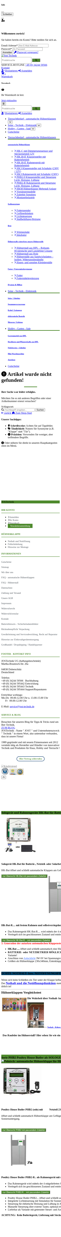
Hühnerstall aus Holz (27, 253)
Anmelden (7, 52)
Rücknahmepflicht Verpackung (15, 629)
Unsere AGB (7, 598)
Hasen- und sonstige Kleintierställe (34, 262)
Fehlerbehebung (15, 544)
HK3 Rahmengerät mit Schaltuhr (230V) (37, 174)
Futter (19, 275)
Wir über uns (7, 572)
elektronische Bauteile (16, 316)
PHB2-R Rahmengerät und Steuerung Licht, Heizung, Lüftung (35, 184)
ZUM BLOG (8, 727)
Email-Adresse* (9, 45)
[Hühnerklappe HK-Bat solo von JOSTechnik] (19, 852)
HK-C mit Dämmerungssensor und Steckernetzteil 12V (33, 152)
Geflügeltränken (24, 213)
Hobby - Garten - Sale (19, 128)
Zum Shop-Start (23, 413)
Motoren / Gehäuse (15, 322)
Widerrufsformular (10, 613)
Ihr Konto (13, 520)
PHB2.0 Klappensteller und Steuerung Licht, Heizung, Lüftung (35, 178)
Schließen (7, 14)
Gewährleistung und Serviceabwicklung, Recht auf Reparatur (29, 634)
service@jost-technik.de (22, 706)
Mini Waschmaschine (16, 354)
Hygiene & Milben (15, 285)
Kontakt (5, 67)
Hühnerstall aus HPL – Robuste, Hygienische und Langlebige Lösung (33, 249)
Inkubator (21, 235)
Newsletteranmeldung (20, 526)
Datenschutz (6, 587)
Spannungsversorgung (16, 304)
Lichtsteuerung (24, 216)
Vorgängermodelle (25, 191)
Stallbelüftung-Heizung (28, 219)
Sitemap (5, 567)
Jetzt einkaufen (9, 100)
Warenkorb (14, 523)
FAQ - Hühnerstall (9, 582)
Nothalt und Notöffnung (19, 541)
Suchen (40, 410)
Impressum (6, 603)
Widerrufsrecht (8, 608)
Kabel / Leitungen (15, 310)
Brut (9, 226)
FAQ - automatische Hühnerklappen (17, 577)
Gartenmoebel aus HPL (17, 336)
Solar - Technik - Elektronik (22, 125)
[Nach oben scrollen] (3, 777)
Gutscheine (13, 131)
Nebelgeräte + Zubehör (17, 348)
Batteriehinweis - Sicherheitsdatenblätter (19, 624)
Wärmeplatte (23, 232)
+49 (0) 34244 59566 (36, 65)
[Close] (2, 11)
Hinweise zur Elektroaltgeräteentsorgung (20, 639)
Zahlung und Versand (11, 593)
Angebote (11, 360)
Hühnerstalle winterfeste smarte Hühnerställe (25, 241)
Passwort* (6, 49)
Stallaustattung (14, 204)
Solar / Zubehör (14, 298)
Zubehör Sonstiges (26, 194)
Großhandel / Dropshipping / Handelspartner (21, 644)
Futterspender (23, 210)
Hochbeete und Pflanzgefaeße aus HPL (23, 342)
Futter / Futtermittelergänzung (20, 269)
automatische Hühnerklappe (19, 144)
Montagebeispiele (25, 197)
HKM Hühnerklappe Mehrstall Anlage (36, 188)
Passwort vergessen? (27, 52)
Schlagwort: (7, 406)
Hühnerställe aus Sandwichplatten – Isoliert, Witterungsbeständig (33, 258)
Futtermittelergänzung (27, 278)
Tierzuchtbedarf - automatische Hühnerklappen (32, 118)
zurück (8, 413)
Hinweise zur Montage (18, 547)
